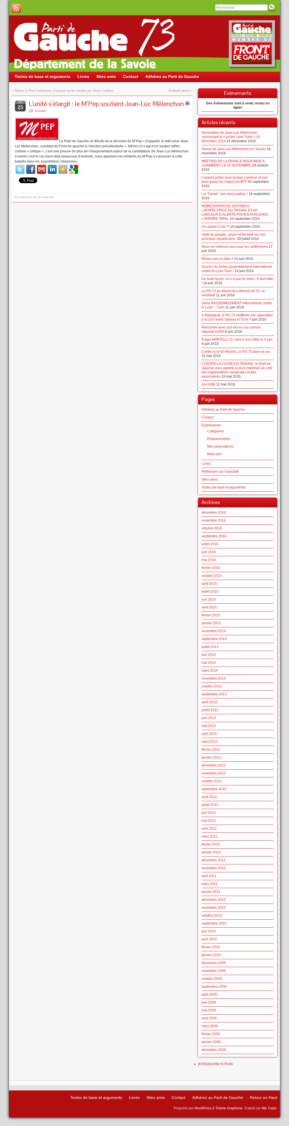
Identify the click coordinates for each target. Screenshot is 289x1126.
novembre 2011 (213, 868)
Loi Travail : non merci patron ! (225, 194)
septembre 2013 (214, 694)
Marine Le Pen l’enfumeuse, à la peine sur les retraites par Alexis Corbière (63, 91)
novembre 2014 (214, 631)
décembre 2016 (214, 512)
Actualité (40, 110)
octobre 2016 (212, 528)
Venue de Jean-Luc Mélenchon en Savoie (234, 149)
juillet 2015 (210, 591)
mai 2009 (209, 1010)
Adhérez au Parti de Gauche (223, 409)
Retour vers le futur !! (217, 259)
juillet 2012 (210, 805)
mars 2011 (210, 884)
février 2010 (211, 947)
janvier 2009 (211, 1042)
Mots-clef (214, 454)
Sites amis (209, 479)
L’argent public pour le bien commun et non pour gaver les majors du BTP (235, 180)
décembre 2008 (214, 1050)
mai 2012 (209, 821)
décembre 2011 (213, 860)
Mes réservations (220, 446)
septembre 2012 (214, 789)
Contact (207, 417)
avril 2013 (209, 734)
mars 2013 (210, 742)
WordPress (202, 1108)
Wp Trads (269, 1108)
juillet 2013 (210, 710)
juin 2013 (209, 718)
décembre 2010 (214, 900)
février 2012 (211, 844)
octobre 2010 (212, 915)
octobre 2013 (212, 686)
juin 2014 (209, 655)
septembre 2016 (214, 536)
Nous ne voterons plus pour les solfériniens (235, 247)
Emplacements (218, 439)
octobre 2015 (212, 576)
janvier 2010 (211, 955)
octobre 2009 (212, 979)
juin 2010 (209, 931)
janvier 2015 (211, 623)
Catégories (215, 431)
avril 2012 (209, 829)
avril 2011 (209, 876)
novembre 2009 (214, 971)
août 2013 (209, 702)
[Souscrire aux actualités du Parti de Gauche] (16, 8)
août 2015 (209, 584)
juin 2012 (209, 813)
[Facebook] (30, 169)
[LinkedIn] (52, 169)
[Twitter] (20, 169)
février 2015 (211, 615)
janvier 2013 (211, 757)
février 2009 (211, 1034)
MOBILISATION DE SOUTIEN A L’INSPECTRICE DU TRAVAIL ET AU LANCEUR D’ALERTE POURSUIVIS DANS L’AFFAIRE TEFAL (235, 212)
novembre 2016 (214, 520)
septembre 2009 (214, 987)
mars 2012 (210, 836)
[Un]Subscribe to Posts (215, 1064)
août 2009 (209, 994)
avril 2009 (209, 1018)
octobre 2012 (212, 781)
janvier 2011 (211, 892)
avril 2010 (209, 939)
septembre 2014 (214, 639)
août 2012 (209, 797)
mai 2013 (209, 726)
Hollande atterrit (179, 91)
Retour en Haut (263, 1097)
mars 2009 (210, 1026)
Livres (206, 464)
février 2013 (211, 750)
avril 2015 (209, 607)
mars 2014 (210, 670)
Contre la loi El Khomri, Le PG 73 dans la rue (236, 352)
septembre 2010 (214, 923)
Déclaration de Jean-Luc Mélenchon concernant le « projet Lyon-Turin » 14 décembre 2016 (231, 137)
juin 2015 (209, 599)
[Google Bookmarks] (73, 169)
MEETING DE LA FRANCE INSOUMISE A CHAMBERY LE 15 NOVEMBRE (233, 163)
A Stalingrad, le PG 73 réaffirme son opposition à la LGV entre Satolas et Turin (237, 317)
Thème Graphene (228, 1108)
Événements (211, 425)
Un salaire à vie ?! (215, 227)
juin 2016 (209, 552)
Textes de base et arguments (224, 487)
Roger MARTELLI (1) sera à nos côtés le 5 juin (237, 339)
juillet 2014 (210, 647)
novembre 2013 (214, 678)
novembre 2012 (214, 773)
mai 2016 (209, 560)
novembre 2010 (214, 908)
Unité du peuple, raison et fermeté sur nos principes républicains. (234, 237)
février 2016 (211, 568)
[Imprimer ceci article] (187, 103)
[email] (41, 169)
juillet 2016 (210, 544)
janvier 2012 (211, 852)
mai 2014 (209, 663)
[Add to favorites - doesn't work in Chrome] (62, 169)
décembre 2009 (214, 963)
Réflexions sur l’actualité (220, 472)
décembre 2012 (214, 765)
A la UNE (208, 384)
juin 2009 (209, 1002)
